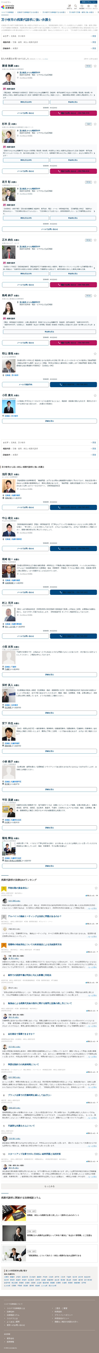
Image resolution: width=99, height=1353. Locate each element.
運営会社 (10, 1338)
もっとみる (49, 1186)
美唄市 (39, 1277)
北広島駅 (8, 708)
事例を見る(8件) (26, 102)
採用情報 (10, 1342)
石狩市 (37, 1280)
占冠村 (39, 1283)
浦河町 (31, 1286)
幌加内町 (46, 1283)
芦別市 (45, 1277)
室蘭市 (12, 1277)
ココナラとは (12, 1318)
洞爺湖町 (77, 1283)
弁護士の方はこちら (89, 2)
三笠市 (63, 1277)
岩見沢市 (25, 1277)
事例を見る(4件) (26, 218)
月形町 (74, 1280)
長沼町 (63, 1280)
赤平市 (57, 1277)
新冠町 (25, 1286)
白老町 (64, 1283)
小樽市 (6, 1277)
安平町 (83, 1283)
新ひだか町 (52, 1286)
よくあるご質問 (13, 1322)
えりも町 (44, 1286)
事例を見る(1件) (26, 274)
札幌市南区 (16, 495)
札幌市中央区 (16, 858)
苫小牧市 (23, 72)
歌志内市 (87, 1277)
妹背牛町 (7, 1283)
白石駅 (7, 822)
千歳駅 (7, 669)
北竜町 (27, 1283)
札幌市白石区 (16, 820)
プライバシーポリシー (64, 1315)
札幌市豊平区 (16, 782)
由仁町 (57, 1280)
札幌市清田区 (17, 539)
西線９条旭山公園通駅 (13, 861)
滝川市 (74, 1277)
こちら (46, 59)
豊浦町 (52, 1283)
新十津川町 (88, 1280)
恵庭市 (18, 1280)
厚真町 (70, 1283)
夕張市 (18, 1277)
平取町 (20, 1286)
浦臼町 (80, 1280)
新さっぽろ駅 (10, 627)
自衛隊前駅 (9, 583)
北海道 (7, 375)
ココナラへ (7, 2)
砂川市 (80, 1277)
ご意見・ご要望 (61, 1308)
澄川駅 (7, 784)
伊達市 (24, 1280)
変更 (94, 36)
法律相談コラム (13, 1315)
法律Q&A (10, 1312)
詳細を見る (49, 421)
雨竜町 (21, 1283)
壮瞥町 (58, 1283)
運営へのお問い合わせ (16, 1325)
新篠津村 (50, 1280)
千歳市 (13, 667)
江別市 (51, 1277)
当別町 (43, 1280)
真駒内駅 (8, 498)
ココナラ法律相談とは (16, 1308)
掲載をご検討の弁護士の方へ (66, 1322)
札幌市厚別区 (17, 624)
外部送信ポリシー (62, 1318)
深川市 (6, 1280)
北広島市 (14, 705)
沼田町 (33, 1283)
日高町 (14, 1286)
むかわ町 (7, 1286)
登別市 (12, 1280)
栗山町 (69, 1280)
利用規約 (58, 1312)
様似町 (37, 1286)
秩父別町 (15, 1283)
